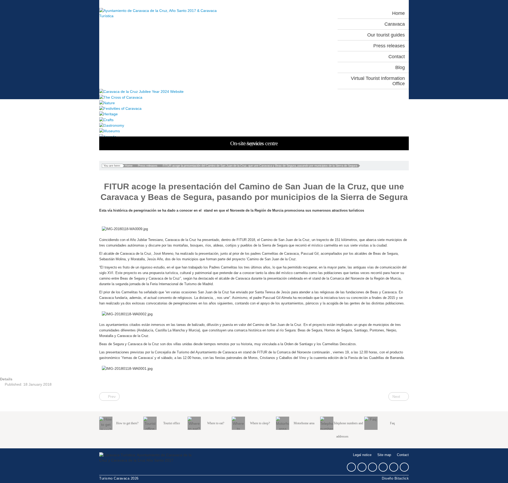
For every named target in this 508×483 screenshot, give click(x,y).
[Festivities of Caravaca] (254, 108)
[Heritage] (254, 114)
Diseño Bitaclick (395, 478)
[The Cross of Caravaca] (254, 97)
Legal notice (362, 455)
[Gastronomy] (254, 125)
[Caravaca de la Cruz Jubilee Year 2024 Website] (254, 91)
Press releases (147, 165)
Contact (403, 455)
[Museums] (254, 131)
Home (129, 165)
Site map (384, 455)
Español (295, 13)
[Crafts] (254, 119)
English (319, 13)
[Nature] (254, 103)
